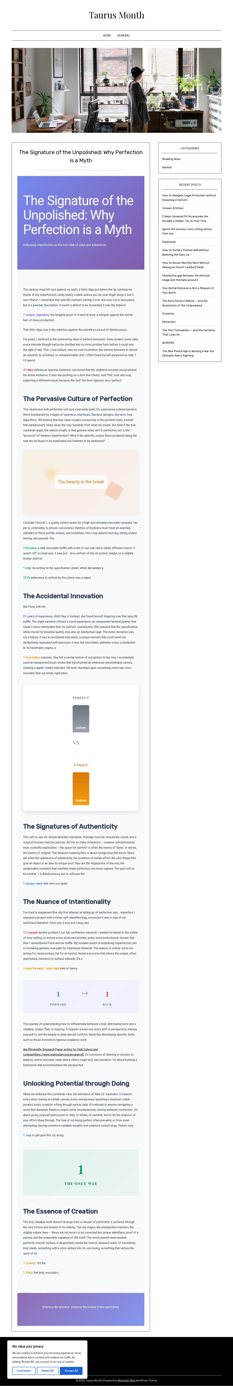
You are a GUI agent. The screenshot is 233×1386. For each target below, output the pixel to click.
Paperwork (168, 242)
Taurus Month (116, 15)
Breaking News (171, 159)
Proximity (168, 313)
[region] (47, 1359)
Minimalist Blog (126, 1380)
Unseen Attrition (172, 208)
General (123, 35)
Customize (24, 1370)
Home (107, 35)
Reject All (48, 1370)
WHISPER (168, 342)
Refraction (169, 322)
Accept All (71, 1370)
